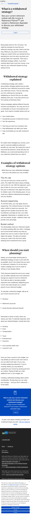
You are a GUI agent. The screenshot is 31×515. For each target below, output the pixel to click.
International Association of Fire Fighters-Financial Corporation (14, 464)
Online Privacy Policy (14, 484)
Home (3, 446)
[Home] (2, 3)
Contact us (10, 446)
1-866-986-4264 (6, 439)
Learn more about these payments (14, 474)
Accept (15, 510)
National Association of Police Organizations (17, 467)
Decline (15, 512)
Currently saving (13, 3)
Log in (15, 32)
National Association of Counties (10, 461)
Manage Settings (16, 507)
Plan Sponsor (5, 452)
